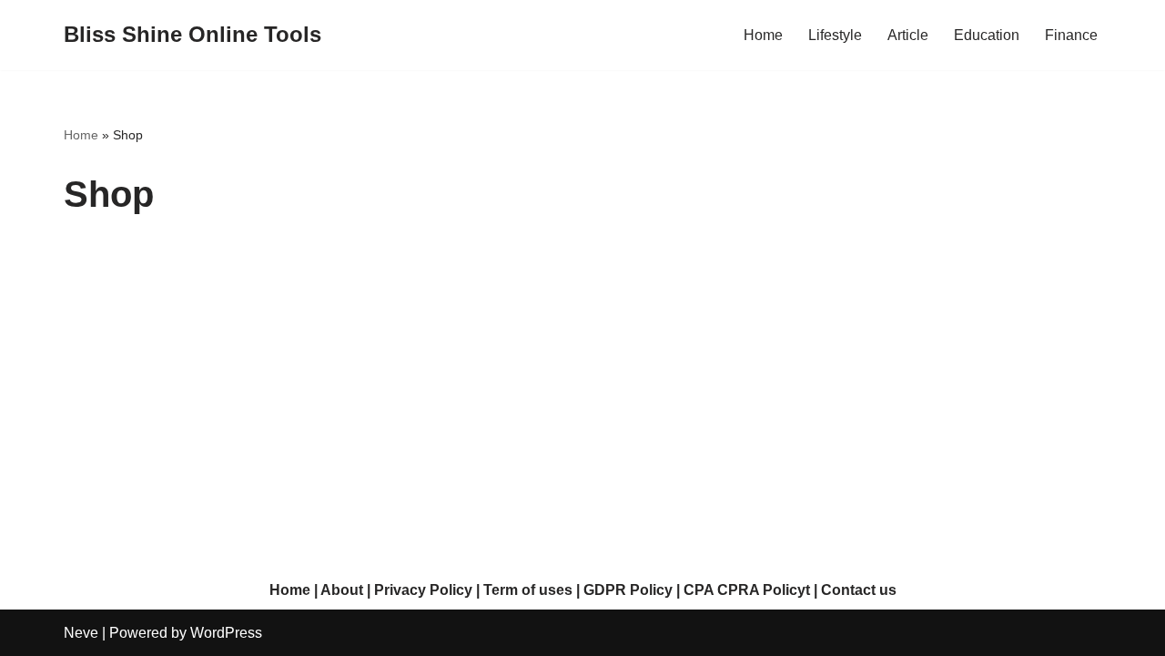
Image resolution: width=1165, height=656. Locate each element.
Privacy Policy (423, 590)
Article (907, 35)
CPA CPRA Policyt (747, 590)
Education (986, 35)
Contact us (859, 590)
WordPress (226, 633)
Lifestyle (835, 35)
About (341, 590)
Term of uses (527, 590)
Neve (81, 633)
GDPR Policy (628, 590)
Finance (1071, 35)
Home (763, 35)
